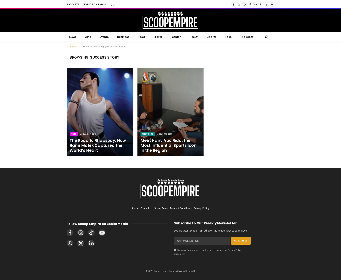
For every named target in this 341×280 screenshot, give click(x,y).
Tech (228, 36)
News (73, 36)
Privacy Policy (234, 250)
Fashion (175, 36)
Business (123, 36)
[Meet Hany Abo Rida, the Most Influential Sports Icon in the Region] (170, 112)
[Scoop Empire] (170, 20)
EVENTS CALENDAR (95, 4)
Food (141, 36)
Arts (88, 36)
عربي (113, 4)
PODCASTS (73, 4)
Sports (211, 36)
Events (104, 36)
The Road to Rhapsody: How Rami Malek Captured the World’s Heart (98, 145)
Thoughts (246, 36)
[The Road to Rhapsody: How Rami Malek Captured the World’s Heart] (100, 112)
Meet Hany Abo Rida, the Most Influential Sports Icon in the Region (168, 145)
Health (194, 36)
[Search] (266, 37)
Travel (157, 36)
